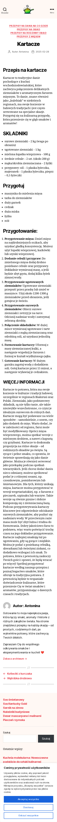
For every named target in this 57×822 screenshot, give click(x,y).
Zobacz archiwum (15, 658)
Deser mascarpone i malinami (22, 715)
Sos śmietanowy (13, 699)
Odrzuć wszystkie (28, 815)
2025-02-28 (42, 51)
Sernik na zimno (13, 707)
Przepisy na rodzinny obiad (28, 33)
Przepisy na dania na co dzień (28, 26)
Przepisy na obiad (28, 29)
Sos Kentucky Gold (15, 703)
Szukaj (6, 732)
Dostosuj (28, 807)
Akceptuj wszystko (28, 799)
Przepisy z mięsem (28, 36)
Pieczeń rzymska (14, 720)
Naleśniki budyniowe (16, 711)
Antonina (24, 51)
